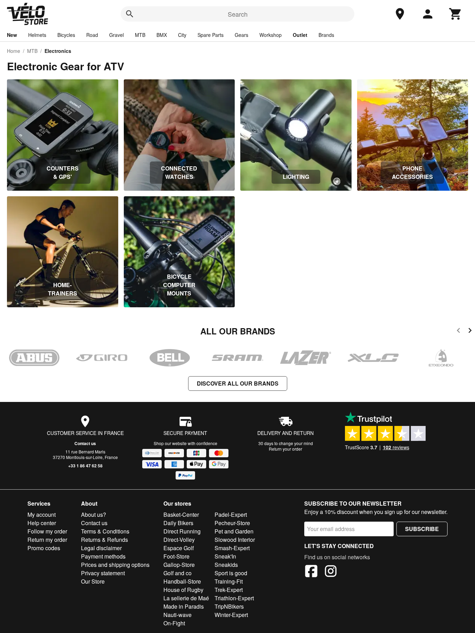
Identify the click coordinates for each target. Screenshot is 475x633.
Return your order (285, 449)
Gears (241, 34)
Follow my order (47, 531)
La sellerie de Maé (186, 598)
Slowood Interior (235, 540)
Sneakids (226, 565)
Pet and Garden (234, 531)
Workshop (270, 34)
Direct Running (182, 531)
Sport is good (231, 573)
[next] (470, 331)
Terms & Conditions (105, 531)
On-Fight (174, 623)
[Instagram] (331, 572)
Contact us (85, 443)
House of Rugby (183, 590)
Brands (326, 34)
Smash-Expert (232, 548)
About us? (93, 515)
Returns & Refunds (104, 540)
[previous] (458, 331)
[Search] (130, 14)
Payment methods (103, 556)
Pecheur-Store (232, 523)
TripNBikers (229, 606)
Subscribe (422, 529)
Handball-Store (182, 581)
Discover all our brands (238, 383)
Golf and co (177, 573)
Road (92, 34)
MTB (140, 34)
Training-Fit (229, 581)
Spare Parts (211, 34)
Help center (41, 523)
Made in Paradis (183, 606)
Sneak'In (225, 556)
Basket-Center (181, 515)
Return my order (47, 540)
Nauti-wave (177, 615)
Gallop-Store (179, 565)
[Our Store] (400, 14)
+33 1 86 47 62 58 (85, 465)
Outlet (300, 34)
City (182, 34)
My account (41, 515)
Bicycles (66, 34)
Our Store (93, 581)
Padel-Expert (231, 515)
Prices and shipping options (115, 565)
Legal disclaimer (101, 548)
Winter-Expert (231, 615)
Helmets (37, 34)
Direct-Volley (179, 540)
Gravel (116, 34)
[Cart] (455, 14)
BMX (161, 34)
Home (13, 50)
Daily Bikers (178, 523)
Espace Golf (178, 548)
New (12, 34)
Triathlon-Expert (234, 598)
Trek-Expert (229, 590)
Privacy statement (103, 573)
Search (238, 13)
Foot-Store (176, 556)
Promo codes (43, 548)
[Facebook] (311, 572)
